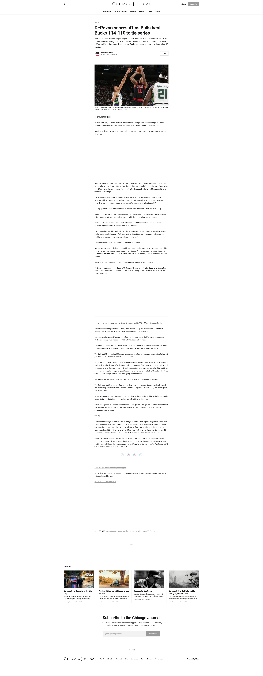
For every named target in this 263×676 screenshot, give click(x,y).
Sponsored (134, 659)
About (102, 659)
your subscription (114, 473)
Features (133, 11)
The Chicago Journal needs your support (110, 468)
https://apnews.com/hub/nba (117, 531)
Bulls (97, 23)
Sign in (183, 4)
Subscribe (193, 4)
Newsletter (107, 11)
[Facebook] (134, 650)
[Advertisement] (131, 157)
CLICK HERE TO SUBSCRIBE (105, 482)
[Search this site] (64, 4)
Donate (157, 11)
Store (150, 11)
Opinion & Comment (120, 11)
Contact (119, 659)
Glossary (142, 11)
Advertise (110, 659)
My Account (159, 659)
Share (164, 53)
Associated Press (107, 52)
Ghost (197, 659)
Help (126, 659)
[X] (129, 650)
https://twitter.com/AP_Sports (143, 531)
